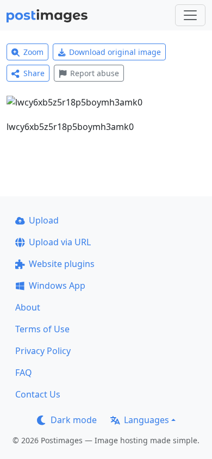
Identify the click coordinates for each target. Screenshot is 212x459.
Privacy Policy (43, 351)
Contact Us (37, 394)
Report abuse (94, 73)
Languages (146, 420)
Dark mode (74, 420)
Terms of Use (42, 329)
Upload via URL (60, 242)
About (27, 307)
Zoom (33, 52)
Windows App (57, 285)
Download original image (115, 52)
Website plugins (62, 264)
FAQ (23, 373)
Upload (44, 220)
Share (34, 73)
